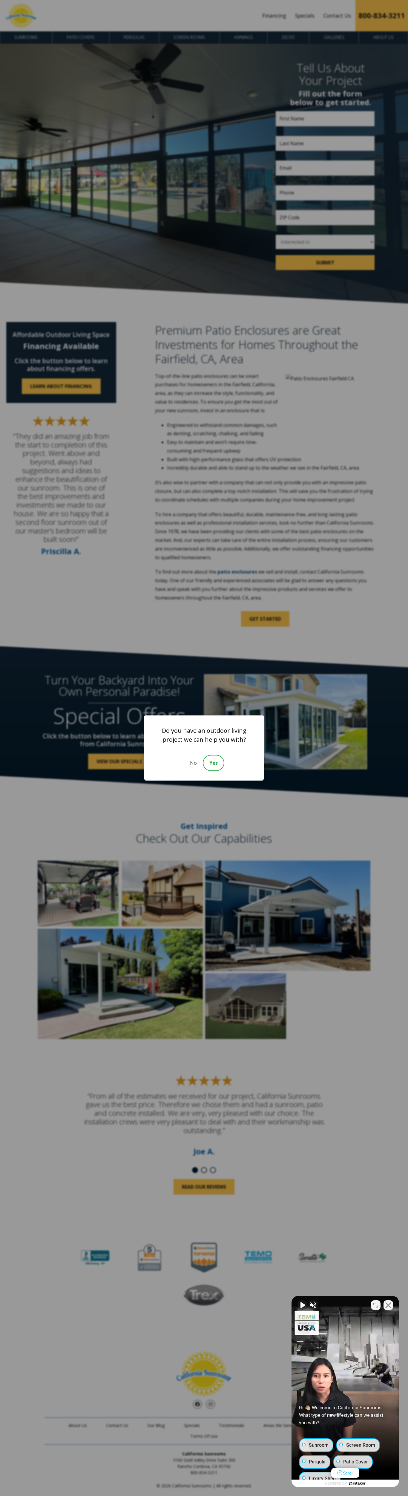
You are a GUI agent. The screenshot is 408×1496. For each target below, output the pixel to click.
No (193, 763)
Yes (213, 763)
